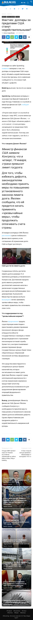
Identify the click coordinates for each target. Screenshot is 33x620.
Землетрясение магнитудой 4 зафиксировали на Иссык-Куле (15, 601)
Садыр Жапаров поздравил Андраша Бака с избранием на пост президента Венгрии (14, 583)
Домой (4, 14)
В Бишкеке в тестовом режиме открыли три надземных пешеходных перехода (15, 564)
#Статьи (24, 611)
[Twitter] (22, 8)
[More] (29, 37)
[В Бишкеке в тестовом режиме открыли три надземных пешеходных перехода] (16, 559)
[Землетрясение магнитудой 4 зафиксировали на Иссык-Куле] (16, 598)
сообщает (25, 105)
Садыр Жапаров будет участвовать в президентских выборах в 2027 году (15, 480)
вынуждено (6, 300)
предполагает (13, 321)
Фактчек (9, 14)
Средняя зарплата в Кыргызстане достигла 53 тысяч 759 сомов (16, 522)
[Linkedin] (20, 37)
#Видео (16, 613)
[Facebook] (6, 8)
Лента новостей (11, 16)
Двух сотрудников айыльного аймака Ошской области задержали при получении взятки (16, 542)
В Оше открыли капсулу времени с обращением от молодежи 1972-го (25, 453)
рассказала (6, 235)
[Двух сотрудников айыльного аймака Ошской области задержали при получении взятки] (16, 538)
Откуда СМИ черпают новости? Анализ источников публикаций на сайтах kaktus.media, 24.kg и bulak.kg (9, 455)
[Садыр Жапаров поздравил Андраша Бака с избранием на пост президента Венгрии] (16, 580)
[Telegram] (14, 8)
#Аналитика (17, 611)
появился (5, 68)
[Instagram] (10, 8)
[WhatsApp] (12, 37)
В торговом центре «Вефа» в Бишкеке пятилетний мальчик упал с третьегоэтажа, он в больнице (14, 501)
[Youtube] (26, 8)
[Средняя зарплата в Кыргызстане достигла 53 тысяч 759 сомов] (16, 518)
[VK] (25, 37)
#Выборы (23, 613)
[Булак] (9, 2)
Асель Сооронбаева (9, 33)
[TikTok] (18, 8)
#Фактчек (10, 613)
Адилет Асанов (7, 484)
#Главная (9, 611)
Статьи (17, 16)
